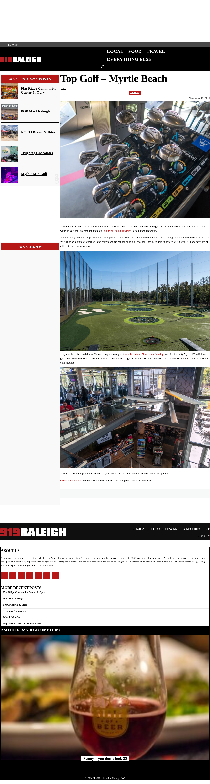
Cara (63, 88)
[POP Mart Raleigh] (9, 112)
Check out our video (70, 480)
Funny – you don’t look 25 (105, 758)
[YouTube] (48, 45)
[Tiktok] (37, 45)
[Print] (170, 493)
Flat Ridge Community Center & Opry (38, 90)
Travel (134, 92)
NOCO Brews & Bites (38, 132)
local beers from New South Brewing (144, 354)
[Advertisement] (30, 214)
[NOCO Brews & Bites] (9, 133)
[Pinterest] (135, 493)
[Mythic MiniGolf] (9, 175)
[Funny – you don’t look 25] (105, 697)
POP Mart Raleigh (35, 111)
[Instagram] (25, 45)
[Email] (147, 493)
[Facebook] (20, 45)
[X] (123, 493)
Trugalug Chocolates (37, 153)
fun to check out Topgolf (117, 230)
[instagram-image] (16, 266)
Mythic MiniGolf (34, 174)
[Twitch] (42, 45)
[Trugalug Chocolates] (9, 154)
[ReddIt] (159, 493)
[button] (103, 67)
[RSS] (53, 45)
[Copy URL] (182, 493)
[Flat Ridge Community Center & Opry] (9, 91)
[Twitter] (31, 45)
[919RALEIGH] (20, 59)
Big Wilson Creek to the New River (22, 623)
